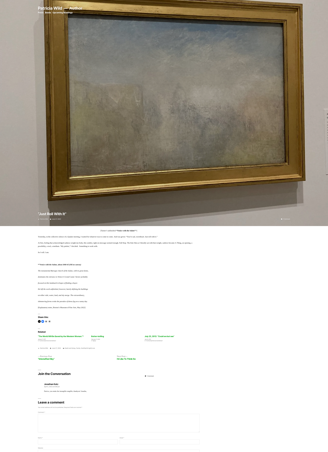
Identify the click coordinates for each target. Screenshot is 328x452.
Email (122, 438)
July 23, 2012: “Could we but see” (159, 336)
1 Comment (286, 219)
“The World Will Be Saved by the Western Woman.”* (61, 336)
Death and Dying (70, 348)
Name (40, 438)
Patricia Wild (50, 8)
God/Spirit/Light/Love (88, 348)
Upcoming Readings (63, 12)
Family (78, 348)
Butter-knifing (97, 336)
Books (48, 12)
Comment (41, 412)
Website (40, 448)
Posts (41, 12)
